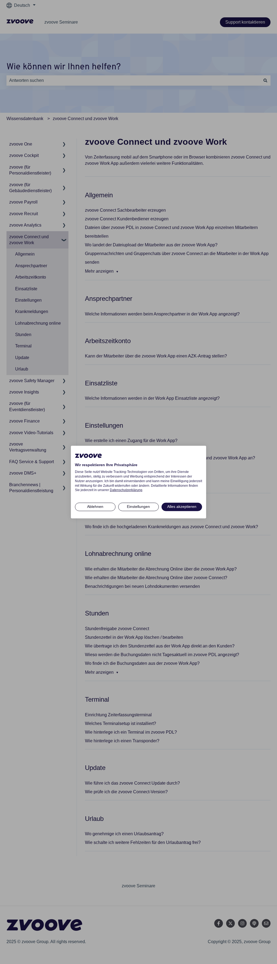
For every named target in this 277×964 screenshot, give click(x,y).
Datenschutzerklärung (126, 490)
